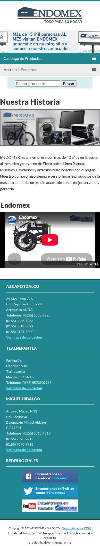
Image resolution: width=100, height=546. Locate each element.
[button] (6, 41)
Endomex (50, 19)
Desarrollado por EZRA (76, 528)
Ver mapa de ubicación (24, 388)
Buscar (69, 83)
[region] (50, 41)
